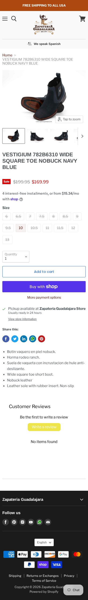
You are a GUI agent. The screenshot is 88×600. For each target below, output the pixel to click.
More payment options (44, 297)
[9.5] (8, 233)
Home (7, 55)
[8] (54, 222)
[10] (21, 233)
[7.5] (42, 222)
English (42, 542)
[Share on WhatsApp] (32, 338)
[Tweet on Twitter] (14, 338)
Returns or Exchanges (43, 576)
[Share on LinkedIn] (23, 338)
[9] (78, 222)
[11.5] (61, 233)
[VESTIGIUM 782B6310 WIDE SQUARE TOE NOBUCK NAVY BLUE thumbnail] (14, 135)
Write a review (44, 427)
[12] (73, 233)
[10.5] (35, 233)
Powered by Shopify (44, 591)
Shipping (15, 576)
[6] (7, 222)
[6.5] (19, 222)
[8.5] (66, 222)
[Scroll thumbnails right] (81, 136)
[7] (30, 222)
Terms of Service (44, 580)
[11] (48, 233)
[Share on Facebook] (5, 338)
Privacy (69, 576)
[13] (8, 245)
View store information (22, 319)
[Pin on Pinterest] (41, 338)
